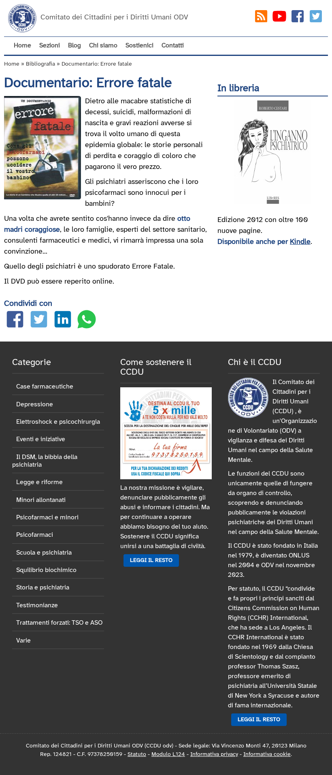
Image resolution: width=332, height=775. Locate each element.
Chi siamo (103, 45)
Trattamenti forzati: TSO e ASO (59, 622)
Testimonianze (37, 605)
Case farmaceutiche (44, 386)
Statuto (137, 755)
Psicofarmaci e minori (47, 517)
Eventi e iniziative (40, 439)
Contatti (173, 45)
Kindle (300, 242)
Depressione (34, 404)
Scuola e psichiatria (44, 552)
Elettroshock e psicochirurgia (58, 421)
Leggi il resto (151, 560)
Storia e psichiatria (42, 587)
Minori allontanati (41, 500)
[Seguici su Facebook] (297, 18)
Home (22, 45)
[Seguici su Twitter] (316, 18)
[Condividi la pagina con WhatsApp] (87, 321)
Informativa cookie (267, 755)
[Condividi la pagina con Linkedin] (63, 321)
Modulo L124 (168, 755)
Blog (74, 45)
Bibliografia (40, 64)
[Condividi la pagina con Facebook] (15, 321)
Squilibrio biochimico (46, 570)
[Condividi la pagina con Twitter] (39, 321)
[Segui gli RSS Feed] (261, 18)
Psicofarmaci (34, 535)
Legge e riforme (39, 482)
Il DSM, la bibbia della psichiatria (44, 461)
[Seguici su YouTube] (279, 18)
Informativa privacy (214, 755)
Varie (23, 640)
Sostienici (139, 45)
